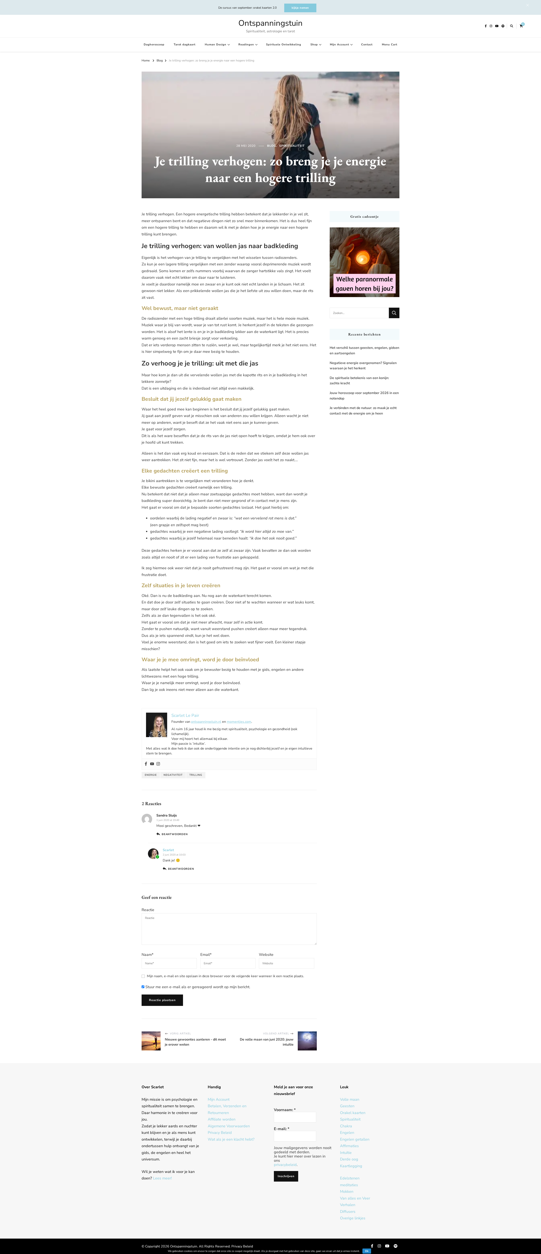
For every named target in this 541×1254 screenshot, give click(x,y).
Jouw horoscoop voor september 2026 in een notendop (364, 396)
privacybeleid (285, 1164)
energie (151, 775)
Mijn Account (339, 44)
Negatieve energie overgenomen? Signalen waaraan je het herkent (363, 366)
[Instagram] (158, 764)
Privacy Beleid (220, 1132)
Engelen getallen (354, 1139)
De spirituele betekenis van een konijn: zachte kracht (359, 381)
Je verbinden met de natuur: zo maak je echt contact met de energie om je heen (363, 411)
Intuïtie (346, 1152)
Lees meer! (162, 1178)
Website (266, 954)
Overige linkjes (352, 1218)
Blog (271, 146)
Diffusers (347, 1211)
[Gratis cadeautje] (364, 262)
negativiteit (173, 775)
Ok (367, 1251)
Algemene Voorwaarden (229, 1126)
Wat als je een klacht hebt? (231, 1139)
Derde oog (349, 1159)
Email (206, 954)
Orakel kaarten (352, 1112)
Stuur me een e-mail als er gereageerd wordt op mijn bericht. (197, 986)
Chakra (346, 1126)
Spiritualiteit (292, 146)
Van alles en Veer (355, 1198)
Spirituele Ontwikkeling (283, 44)
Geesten (347, 1106)
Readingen (246, 44)
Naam (147, 954)
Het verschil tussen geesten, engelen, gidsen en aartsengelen (364, 350)
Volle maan (349, 1099)
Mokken (346, 1191)
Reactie (148, 909)
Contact (367, 44)
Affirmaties (349, 1145)
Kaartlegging (351, 1165)
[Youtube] (152, 764)
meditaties (349, 1184)
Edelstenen (349, 1178)
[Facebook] (146, 764)
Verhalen (347, 1204)
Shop (314, 44)
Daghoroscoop (154, 44)
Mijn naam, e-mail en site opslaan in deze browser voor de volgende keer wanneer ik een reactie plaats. (225, 976)
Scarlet (168, 850)
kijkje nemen (300, 8)
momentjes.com (239, 721)
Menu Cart (389, 44)
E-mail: (281, 1129)
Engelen (347, 1132)
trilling (195, 775)
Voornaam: (285, 1110)
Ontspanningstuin (270, 23)
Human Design (215, 44)
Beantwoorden (175, 834)
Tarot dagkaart (184, 44)
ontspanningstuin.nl (206, 721)
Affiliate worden (221, 1119)
